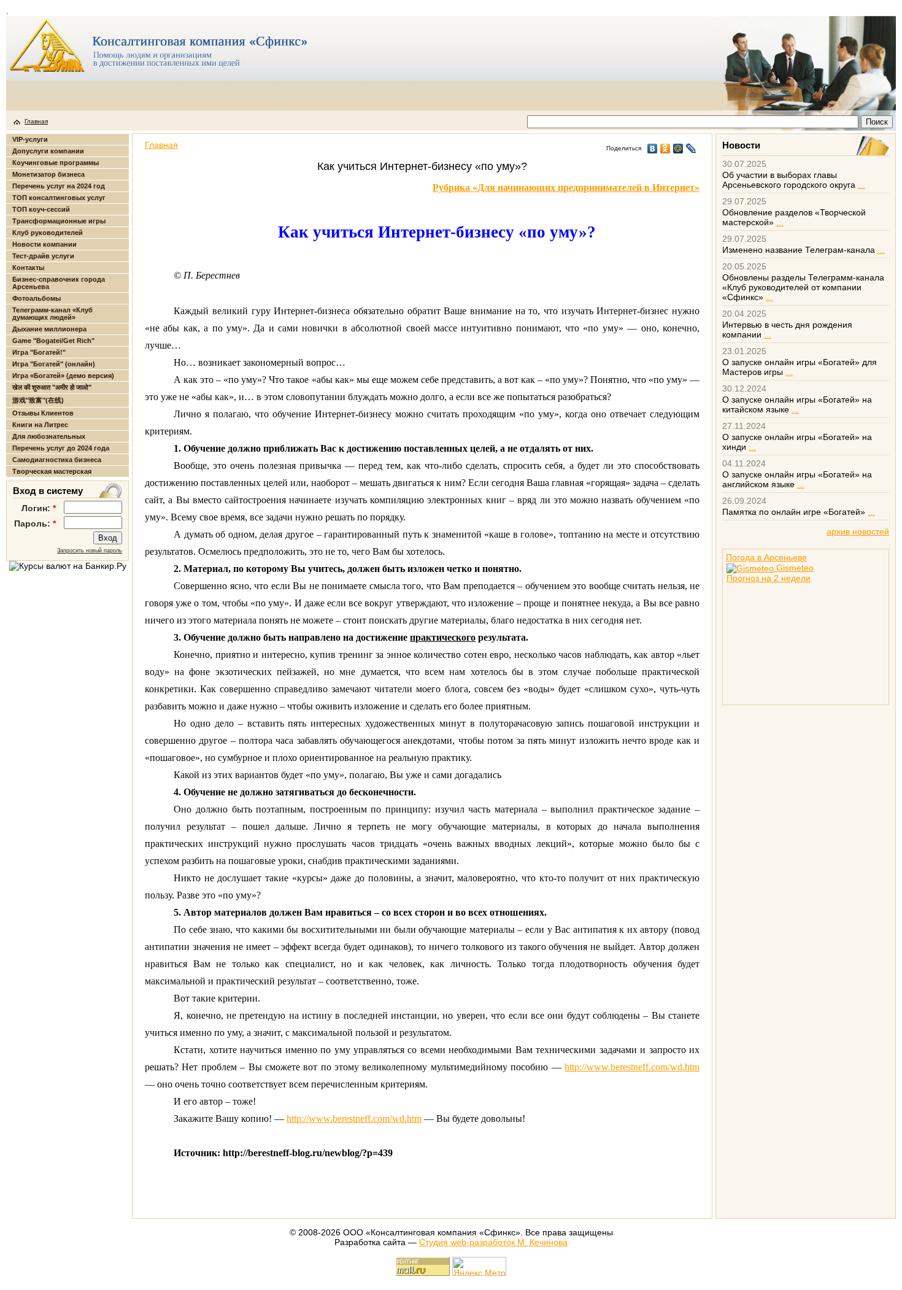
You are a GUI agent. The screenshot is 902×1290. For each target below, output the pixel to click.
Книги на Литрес (40, 424)
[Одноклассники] (665, 148)
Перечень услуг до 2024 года (60, 448)
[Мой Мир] (678, 148)
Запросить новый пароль (89, 550)
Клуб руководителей (47, 232)
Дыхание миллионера (49, 329)
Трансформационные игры (59, 221)
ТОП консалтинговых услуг (59, 197)
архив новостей (858, 531)
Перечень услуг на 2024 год (58, 186)
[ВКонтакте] (652, 148)
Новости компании (44, 244)
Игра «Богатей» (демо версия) (63, 375)
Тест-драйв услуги (43, 256)
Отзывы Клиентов (43, 413)
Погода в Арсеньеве (766, 557)
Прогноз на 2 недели (769, 578)
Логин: (38, 508)
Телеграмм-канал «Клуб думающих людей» (52, 313)
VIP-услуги (30, 139)
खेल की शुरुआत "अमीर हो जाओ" (51, 387)
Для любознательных (48, 436)
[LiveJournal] (691, 148)
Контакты (28, 267)
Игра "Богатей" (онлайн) (53, 364)
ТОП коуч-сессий (41, 209)
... (861, 185)
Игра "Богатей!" (39, 352)
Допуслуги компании (48, 151)
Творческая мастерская (51, 471)
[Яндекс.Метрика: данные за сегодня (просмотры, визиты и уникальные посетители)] (479, 1266)
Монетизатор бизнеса (48, 174)
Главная (36, 121)
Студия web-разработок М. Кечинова (493, 1242)
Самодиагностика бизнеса (56, 459)
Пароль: (35, 523)
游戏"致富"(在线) (38, 400)
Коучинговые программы (55, 162)
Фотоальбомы (36, 298)
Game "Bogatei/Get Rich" (53, 340)
